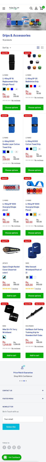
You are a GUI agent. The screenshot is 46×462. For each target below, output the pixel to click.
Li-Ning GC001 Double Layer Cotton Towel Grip (11, 144)
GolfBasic (30, 326)
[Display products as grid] (38, 47)
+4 (16, 152)
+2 (39, 214)
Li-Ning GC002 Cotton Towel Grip (33, 142)
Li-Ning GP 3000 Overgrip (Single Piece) (32, 207)
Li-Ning (5, 75)
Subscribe (11, 426)
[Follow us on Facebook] (4, 447)
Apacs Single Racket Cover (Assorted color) (11, 269)
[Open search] (31, 8)
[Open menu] (4, 8)
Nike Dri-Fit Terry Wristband (10, 330)
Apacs (5, 263)
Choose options (11, 107)
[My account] (36, 8)
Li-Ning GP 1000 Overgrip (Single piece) (9, 207)
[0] (41, 8)
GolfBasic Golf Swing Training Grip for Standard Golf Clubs (34, 332)
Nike (27, 263)
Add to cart (11, 295)
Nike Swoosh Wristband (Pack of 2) (34, 269)
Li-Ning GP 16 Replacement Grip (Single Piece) (10, 81)
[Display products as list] (42, 47)
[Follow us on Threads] (14, 447)
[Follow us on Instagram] (19, 447)
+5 (16, 89)
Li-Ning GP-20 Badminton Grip (32, 80)
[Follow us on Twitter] (9, 447)
